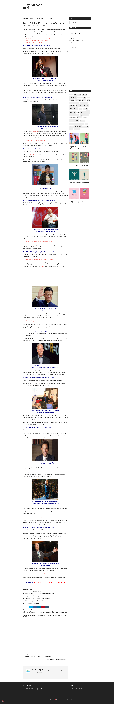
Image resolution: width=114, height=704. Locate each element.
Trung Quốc (55, 615)
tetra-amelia (30, 615)
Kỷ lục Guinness (57, 612)
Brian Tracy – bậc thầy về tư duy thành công (36, 573)
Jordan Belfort (33, 612)
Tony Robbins (34, 131)
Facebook (32, 673)
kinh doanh (74, 108)
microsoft (78, 112)
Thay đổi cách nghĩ (32, 6)
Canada (40, 611)
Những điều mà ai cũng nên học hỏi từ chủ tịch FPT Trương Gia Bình (49, 582)
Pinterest (37, 673)
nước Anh (37, 613)
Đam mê (71, 129)
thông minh (82, 120)
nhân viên (71, 115)
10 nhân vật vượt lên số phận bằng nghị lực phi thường (38, 38)
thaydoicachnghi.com (38, 688)
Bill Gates (85, 94)
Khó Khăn (38, 612)
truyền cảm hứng (61, 615)
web (65, 615)
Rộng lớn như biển (73, 35)
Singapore (59, 613)
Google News (46, 673)
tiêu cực (43, 615)
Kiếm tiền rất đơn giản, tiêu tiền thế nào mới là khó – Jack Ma (40, 259)
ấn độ (79, 129)
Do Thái (83, 100)
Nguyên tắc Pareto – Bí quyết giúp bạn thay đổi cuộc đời (36, 600)
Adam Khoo (28, 611)
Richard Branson (72, 117)
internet (81, 102)
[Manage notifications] (3, 701)
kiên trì (49, 612)
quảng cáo (86, 115)
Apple (80, 94)
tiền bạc (71, 126)
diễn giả (54, 611)
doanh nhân (78, 100)
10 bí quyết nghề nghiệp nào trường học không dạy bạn (38, 517)
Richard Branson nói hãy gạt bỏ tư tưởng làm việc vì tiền (36, 596)
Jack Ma (24, 612)
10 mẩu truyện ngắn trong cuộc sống (34, 321)
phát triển (41, 613)
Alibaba (52, 263)
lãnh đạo (85, 108)
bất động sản (80, 97)
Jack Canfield (63, 611)
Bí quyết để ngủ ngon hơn (74, 33)
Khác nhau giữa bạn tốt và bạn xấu (78, 165)
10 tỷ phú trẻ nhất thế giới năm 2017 (34, 42)
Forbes (42, 266)
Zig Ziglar (25, 616)
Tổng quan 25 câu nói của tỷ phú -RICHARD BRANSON (39, 241)
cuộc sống (51, 611)
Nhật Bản (77, 115)
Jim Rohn (28, 612)
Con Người (46, 611)
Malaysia (56, 197)
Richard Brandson (51, 613)
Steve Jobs (79, 117)
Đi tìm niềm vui (72, 45)
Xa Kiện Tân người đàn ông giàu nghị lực (33, 601)
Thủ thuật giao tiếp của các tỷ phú (32, 603)
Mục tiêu (83, 112)
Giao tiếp (88, 100)
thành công (35, 615)
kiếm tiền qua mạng (44, 612)
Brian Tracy (33, 611)
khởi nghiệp (85, 105)
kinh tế (52, 612)
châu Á (88, 97)
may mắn (27, 613)
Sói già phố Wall (64, 613)
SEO (56, 613)
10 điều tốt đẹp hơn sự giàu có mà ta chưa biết (36, 140)
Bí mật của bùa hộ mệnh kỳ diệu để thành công (79, 31)
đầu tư (75, 129)
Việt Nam (46, 197)
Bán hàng (73, 97)
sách (24, 691)
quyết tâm (46, 613)
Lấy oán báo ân (72, 47)
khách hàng (72, 105)
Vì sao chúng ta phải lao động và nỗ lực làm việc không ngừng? (38, 598)
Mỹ (29, 613)
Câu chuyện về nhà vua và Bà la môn (76, 40)
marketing (72, 112)
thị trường (40, 615)
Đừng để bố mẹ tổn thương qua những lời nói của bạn (57, 659)
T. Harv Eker (25, 615)
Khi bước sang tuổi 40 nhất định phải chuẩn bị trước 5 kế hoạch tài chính (39, 591)
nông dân (81, 115)
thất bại (72, 124)
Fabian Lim (32, 154)
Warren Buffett (86, 126)
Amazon (75, 94)
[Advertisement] (69, 4)
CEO (43, 611)
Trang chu (31, 18)
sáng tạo (84, 117)
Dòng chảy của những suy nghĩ (75, 38)
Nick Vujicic (33, 613)
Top (52, 615)
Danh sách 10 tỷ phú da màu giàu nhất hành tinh (37, 40)
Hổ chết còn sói (72, 42)
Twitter (41, 673)
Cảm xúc (37, 611)
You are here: (25, 18)
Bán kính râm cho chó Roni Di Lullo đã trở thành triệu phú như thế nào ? (39, 593)
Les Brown (62, 612)
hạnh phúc (76, 102)
